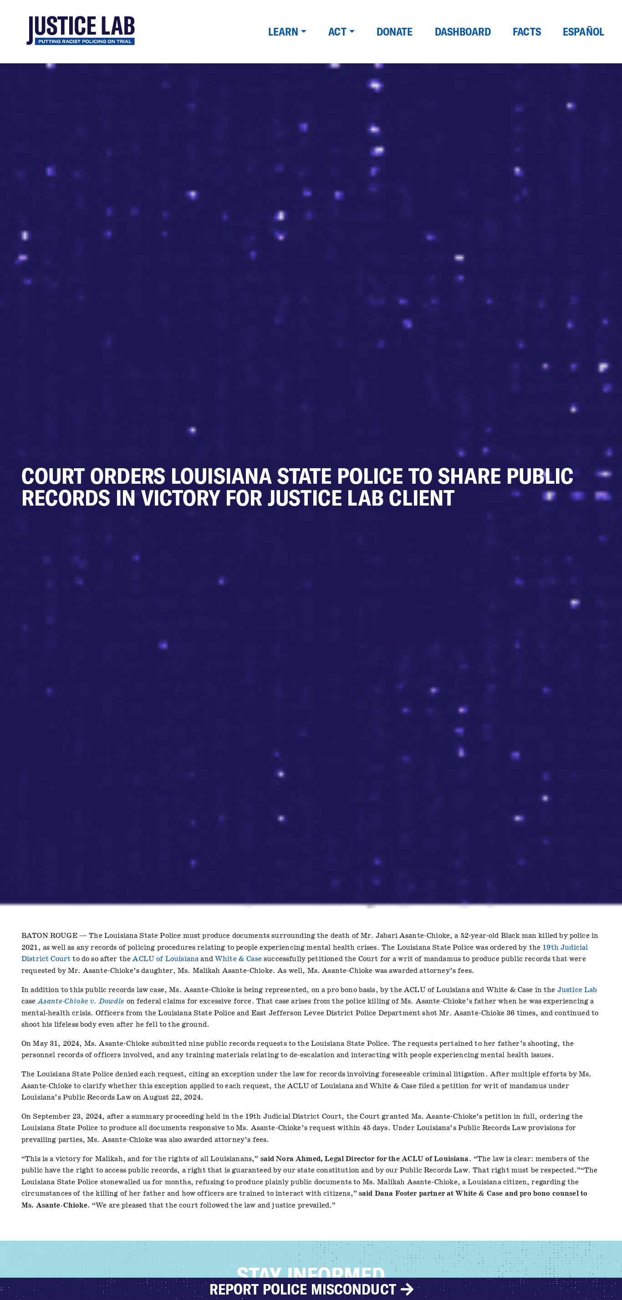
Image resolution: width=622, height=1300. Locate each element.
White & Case (238, 959)
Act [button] (337, 31)
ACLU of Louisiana (166, 959)
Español (583, 31)
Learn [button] (283, 31)
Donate (395, 31)
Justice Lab (577, 990)
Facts (527, 31)
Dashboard (463, 31)
